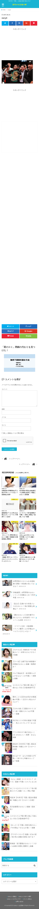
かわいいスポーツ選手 (25, 896)
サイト (4, 425)
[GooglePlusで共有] (26, 23)
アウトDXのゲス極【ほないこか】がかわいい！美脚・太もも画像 (24, 734)
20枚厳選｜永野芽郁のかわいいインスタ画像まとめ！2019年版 (24, 594)
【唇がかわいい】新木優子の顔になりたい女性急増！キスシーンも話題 (24, 617)
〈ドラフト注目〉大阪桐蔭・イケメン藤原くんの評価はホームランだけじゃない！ (19, 630)
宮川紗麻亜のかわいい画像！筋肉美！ (22, 808)
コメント (4, 389)
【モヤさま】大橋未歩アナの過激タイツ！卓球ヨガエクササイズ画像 (24, 652)
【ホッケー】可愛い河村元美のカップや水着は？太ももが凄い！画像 (23, 826)
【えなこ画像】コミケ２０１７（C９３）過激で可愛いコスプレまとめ (23, 780)
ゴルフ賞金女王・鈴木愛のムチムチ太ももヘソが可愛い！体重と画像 (24, 675)
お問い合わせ (19, 901)
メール (4, 417)
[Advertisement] (19, 44)
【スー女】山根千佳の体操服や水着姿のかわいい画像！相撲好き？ (24, 664)
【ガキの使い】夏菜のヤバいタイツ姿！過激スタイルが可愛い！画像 (24, 711)
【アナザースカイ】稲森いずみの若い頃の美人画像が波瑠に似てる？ (23, 835)
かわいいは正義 (18, 905)
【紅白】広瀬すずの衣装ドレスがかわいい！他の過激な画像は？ (24, 606)
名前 (3, 409)
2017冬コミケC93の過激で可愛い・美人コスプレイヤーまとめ (24, 721)
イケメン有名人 (27, 899)
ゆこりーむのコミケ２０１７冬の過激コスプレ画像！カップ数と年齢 (23, 789)
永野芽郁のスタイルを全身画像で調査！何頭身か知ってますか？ (24, 583)
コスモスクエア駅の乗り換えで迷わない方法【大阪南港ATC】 (24, 686)
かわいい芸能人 (12, 896)
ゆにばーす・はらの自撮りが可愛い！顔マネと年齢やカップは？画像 (24, 758)
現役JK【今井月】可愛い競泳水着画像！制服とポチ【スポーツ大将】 (24, 746)
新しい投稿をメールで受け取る (13, 433)
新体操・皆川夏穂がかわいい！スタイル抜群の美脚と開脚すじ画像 (23, 845)
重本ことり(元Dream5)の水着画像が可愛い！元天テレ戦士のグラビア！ (24, 699)
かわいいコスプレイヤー (14, 899)
